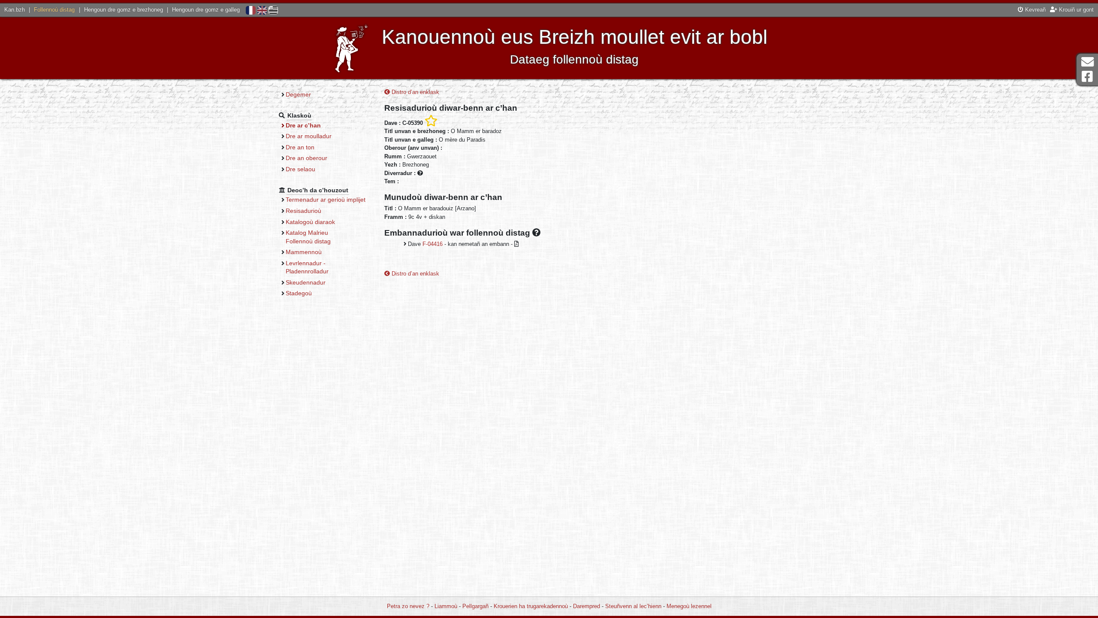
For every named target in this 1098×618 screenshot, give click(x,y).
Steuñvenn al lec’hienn (633, 606)
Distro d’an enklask (414, 92)
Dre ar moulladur (309, 136)
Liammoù (445, 606)
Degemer (298, 94)
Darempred (586, 606)
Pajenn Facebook (1087, 76)
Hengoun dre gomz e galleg (206, 9)
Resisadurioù (303, 210)
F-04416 (432, 244)
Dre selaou (300, 169)
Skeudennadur (306, 282)
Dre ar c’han (303, 125)
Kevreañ (1034, 9)
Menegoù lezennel (689, 606)
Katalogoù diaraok (310, 221)
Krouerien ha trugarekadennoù (531, 606)
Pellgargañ (475, 606)
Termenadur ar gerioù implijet (325, 199)
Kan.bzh (14, 9)
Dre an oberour (306, 157)
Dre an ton (300, 147)
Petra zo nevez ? (408, 606)
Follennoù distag (54, 9)
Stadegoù (299, 293)
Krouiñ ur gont (1075, 9)
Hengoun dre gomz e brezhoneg (123, 9)
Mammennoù (304, 251)
